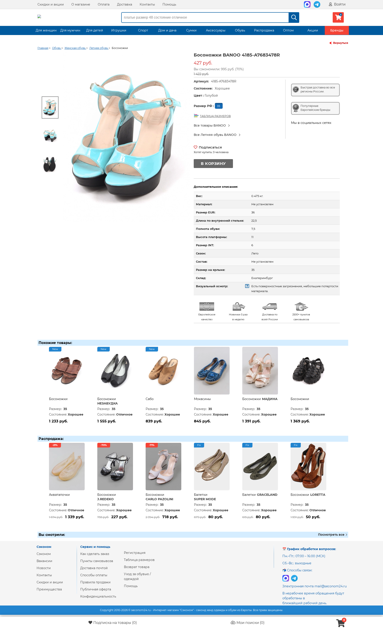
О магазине (80, 4)
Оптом (288, 30)
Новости (44, 568)
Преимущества (49, 589)
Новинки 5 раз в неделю (238, 317)
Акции (312, 30)
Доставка (124, 4)
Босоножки (58, 399)
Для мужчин (70, 30)
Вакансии (44, 561)
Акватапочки (59, 495)
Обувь (240, 30)
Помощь (169, 4)
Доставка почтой (94, 568)
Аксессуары (215, 30)
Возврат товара (136, 567)
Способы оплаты (93, 575)
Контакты (147, 4)
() (115, 623)
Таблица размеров (139, 560)
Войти (339, 4)
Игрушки (118, 30)
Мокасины (202, 399)
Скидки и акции (50, 4)
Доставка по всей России (270, 317)
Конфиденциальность (98, 596)
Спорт (143, 30)
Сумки (191, 30)
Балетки (200, 495)
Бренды (336, 30)
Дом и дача (167, 30)
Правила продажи (95, 582)
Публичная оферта (95, 589)
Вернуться (340, 43)
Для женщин (46, 30)
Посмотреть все (331, 535)
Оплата (103, 4)
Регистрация (134, 553)
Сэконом (44, 554)
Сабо (150, 399)
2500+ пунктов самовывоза (301, 317)
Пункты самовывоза (96, 561)
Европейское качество (206, 317)
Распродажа (264, 30)
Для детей (94, 30)
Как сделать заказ (94, 554)
